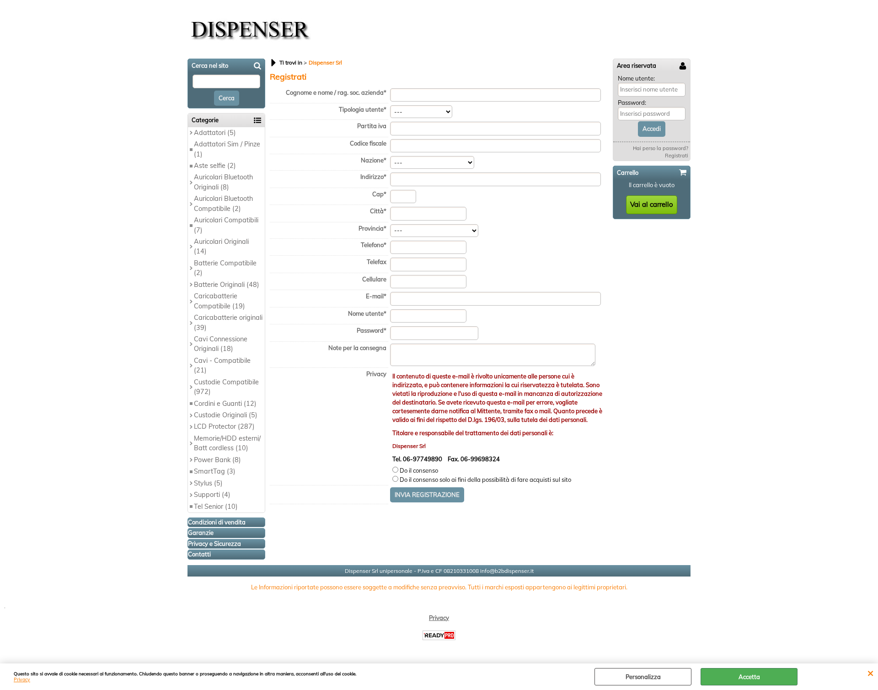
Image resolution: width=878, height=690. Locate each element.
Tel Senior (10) (216, 506)
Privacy (22, 680)
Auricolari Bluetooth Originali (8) (223, 182)
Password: (632, 102)
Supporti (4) (212, 495)
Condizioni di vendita (217, 522)
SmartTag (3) (215, 471)
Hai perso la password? (660, 148)
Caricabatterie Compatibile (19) (219, 301)
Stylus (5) (208, 483)
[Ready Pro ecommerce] (439, 635)
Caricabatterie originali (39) (228, 322)
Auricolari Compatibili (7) (226, 225)
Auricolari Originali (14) (221, 246)
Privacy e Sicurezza (214, 543)
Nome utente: (636, 78)
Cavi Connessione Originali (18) (220, 344)
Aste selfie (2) (215, 166)
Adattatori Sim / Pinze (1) (227, 149)
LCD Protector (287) (224, 426)
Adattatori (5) (215, 133)
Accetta (749, 676)
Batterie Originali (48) (226, 284)
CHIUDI (870, 672)
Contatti (199, 554)
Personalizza (643, 676)
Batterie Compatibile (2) (225, 268)
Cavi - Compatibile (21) (222, 365)
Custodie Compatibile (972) (226, 387)
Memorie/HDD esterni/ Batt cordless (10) (227, 443)
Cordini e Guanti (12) (225, 403)
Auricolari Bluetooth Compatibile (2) (223, 203)
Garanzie (201, 532)
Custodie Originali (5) (225, 415)
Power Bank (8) (217, 460)
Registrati (676, 155)
